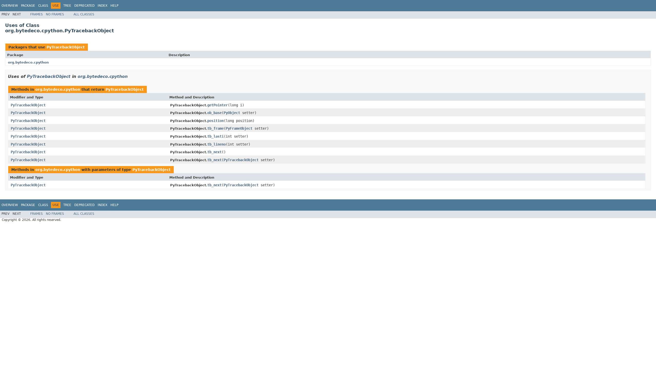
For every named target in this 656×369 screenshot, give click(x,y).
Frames (36, 14)
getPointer (217, 105)
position (215, 121)
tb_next (214, 152)
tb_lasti (215, 136)
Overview (10, 5)
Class (43, 5)
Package (28, 5)
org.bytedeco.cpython (28, 62)
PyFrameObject (239, 128)
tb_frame (215, 128)
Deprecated (84, 5)
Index (102, 5)
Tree (67, 5)
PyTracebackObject (66, 47)
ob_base (214, 113)
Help (114, 5)
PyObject (232, 113)
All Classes (84, 14)
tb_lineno (216, 144)
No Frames (55, 14)
